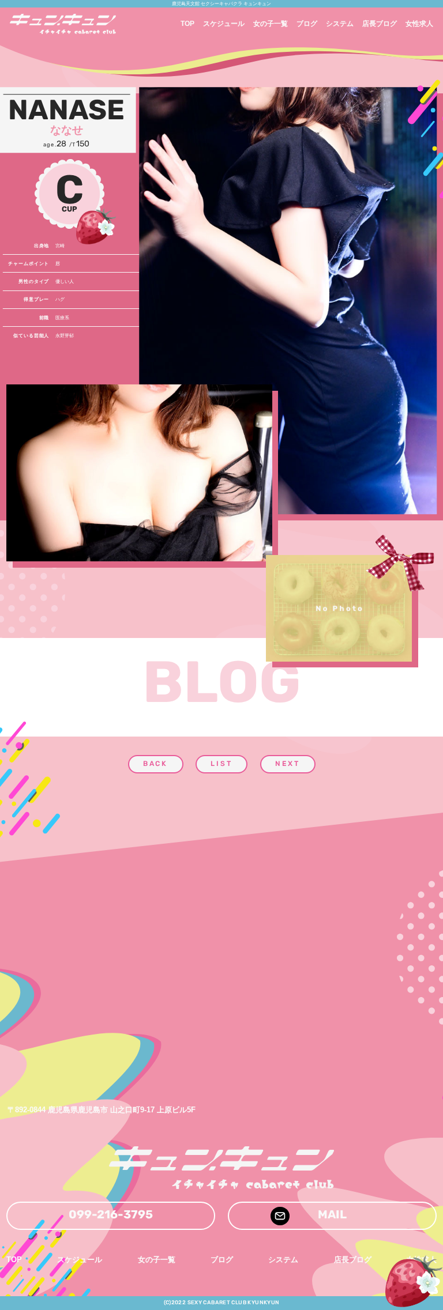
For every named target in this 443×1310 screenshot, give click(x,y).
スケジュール (224, 24)
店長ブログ (379, 24)
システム (340, 24)
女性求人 (419, 24)
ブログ (306, 24)
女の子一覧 (270, 24)
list (221, 764)
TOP (187, 24)
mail (332, 1215)
